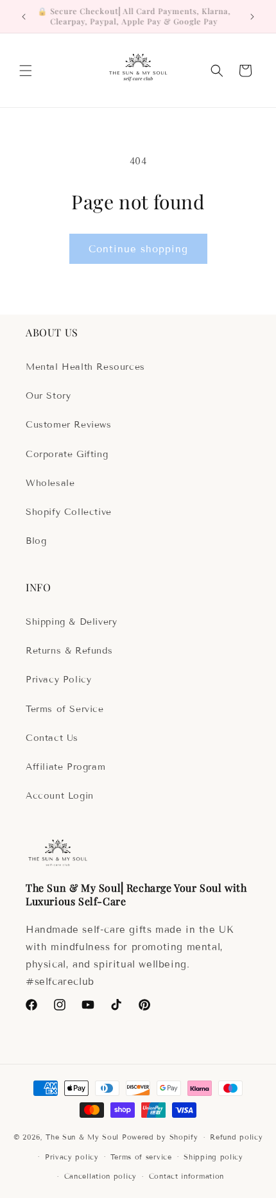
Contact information (186, 1176)
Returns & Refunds (69, 650)
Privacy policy (72, 1156)
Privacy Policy (58, 679)
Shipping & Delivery (71, 621)
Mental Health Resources (85, 366)
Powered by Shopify (160, 1137)
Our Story (48, 395)
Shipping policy (213, 1156)
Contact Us (52, 738)
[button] (26, 70)
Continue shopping (138, 249)
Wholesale (50, 483)
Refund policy (236, 1137)
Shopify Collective (69, 512)
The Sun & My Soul (82, 1137)
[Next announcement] (252, 17)
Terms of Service (65, 709)
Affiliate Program (65, 766)
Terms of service (140, 1156)
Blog (36, 540)
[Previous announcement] (24, 17)
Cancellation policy (100, 1176)
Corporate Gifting (67, 454)
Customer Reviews (69, 424)
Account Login (60, 795)
